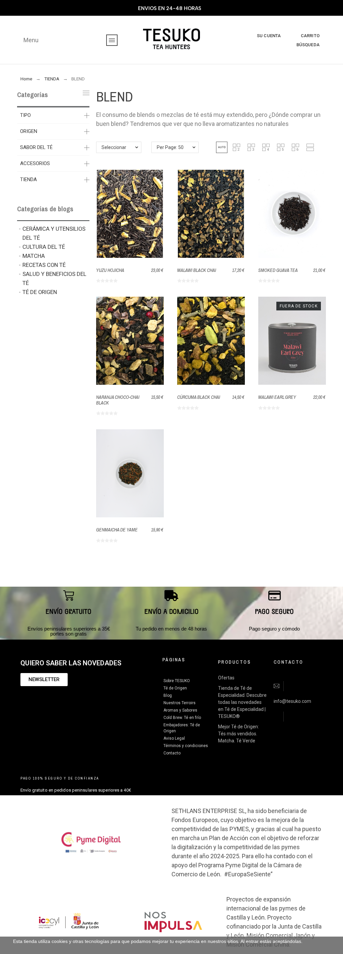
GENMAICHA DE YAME (117, 530)
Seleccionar (113, 147)
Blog (167, 695)
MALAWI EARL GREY (277, 397)
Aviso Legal (174, 738)
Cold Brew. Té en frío (182, 717)
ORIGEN (28, 131)
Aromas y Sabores (180, 710)
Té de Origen (175, 688)
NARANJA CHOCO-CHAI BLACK (117, 400)
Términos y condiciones (185, 745)
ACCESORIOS (35, 163)
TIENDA (28, 179)
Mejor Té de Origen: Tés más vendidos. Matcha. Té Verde (238, 733)
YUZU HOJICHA (110, 270)
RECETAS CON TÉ (44, 265)
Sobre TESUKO (176, 680)
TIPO (25, 115)
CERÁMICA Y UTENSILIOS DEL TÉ (53, 233)
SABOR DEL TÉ (36, 147)
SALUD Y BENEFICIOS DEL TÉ (54, 278)
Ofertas (226, 677)
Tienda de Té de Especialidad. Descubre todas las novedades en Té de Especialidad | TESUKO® (242, 702)
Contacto (172, 753)
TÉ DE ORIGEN (39, 292)
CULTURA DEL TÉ (43, 246)
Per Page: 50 (170, 147)
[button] (221, 147)
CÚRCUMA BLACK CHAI (198, 397)
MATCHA (33, 255)
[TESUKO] (171, 40)
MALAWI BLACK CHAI (196, 270)
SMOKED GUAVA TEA (278, 270)
